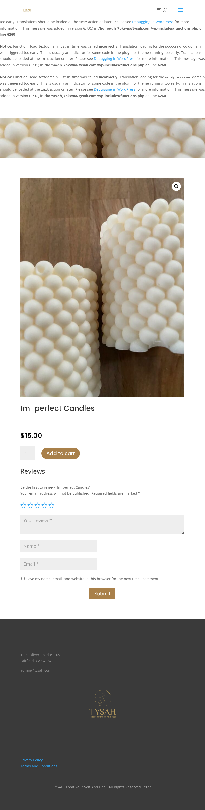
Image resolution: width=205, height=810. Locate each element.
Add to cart (60, 453)
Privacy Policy (31, 760)
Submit (102, 593)
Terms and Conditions (39, 766)
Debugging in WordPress (153, 21)
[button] (176, 186)
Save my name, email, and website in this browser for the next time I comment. (93, 578)
